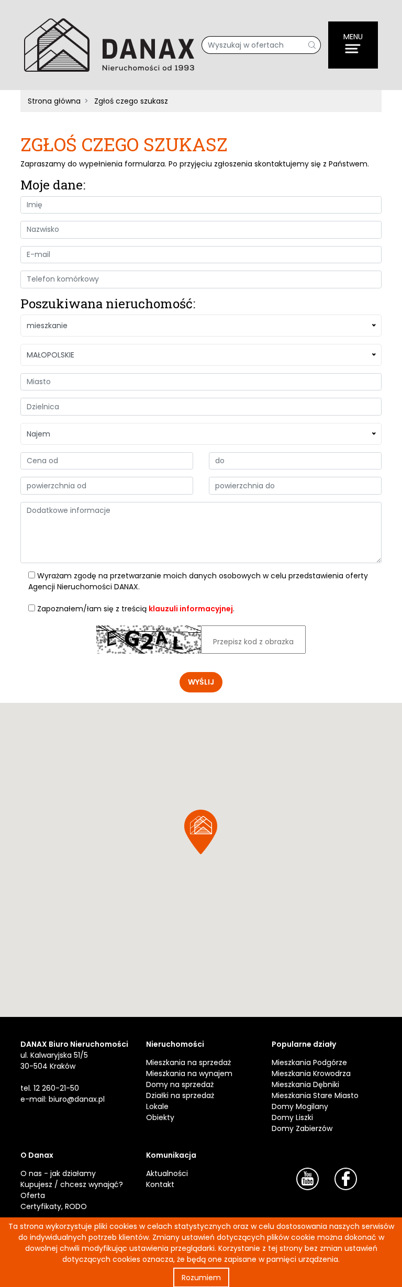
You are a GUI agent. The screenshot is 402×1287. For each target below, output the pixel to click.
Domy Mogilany (300, 1106)
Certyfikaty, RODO (53, 1206)
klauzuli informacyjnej (191, 608)
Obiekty (160, 1117)
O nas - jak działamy (58, 1173)
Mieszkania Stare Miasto (315, 1095)
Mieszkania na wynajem (189, 1073)
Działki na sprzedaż (180, 1095)
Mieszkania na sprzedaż (188, 1062)
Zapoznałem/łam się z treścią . (134, 608)
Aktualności (167, 1173)
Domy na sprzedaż (180, 1084)
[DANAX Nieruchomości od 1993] (109, 44)
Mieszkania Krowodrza (311, 1073)
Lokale (157, 1106)
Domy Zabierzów (302, 1128)
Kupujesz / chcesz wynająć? (71, 1184)
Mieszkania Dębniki (305, 1084)
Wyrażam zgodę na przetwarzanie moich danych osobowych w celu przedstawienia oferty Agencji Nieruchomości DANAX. (198, 581)
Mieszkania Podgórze (309, 1062)
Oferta (32, 1195)
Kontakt (160, 1184)
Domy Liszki (292, 1117)
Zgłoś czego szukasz (131, 101)
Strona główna (54, 101)
